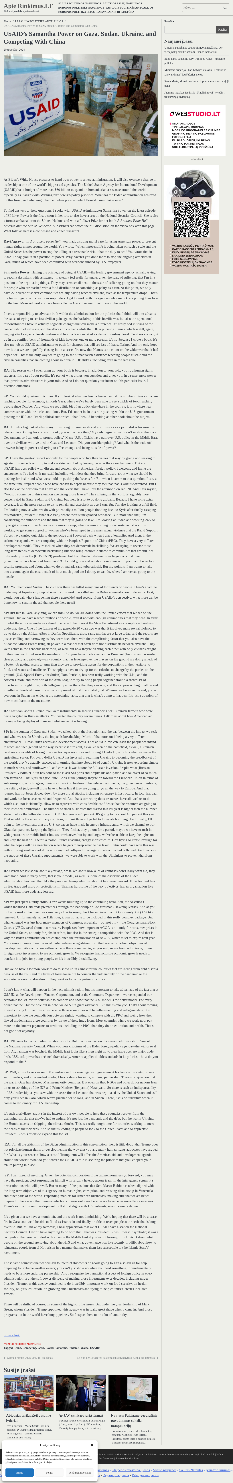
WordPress (134, 1458)
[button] (92, 1445)
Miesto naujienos (164, 1470)
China (17, 1348)
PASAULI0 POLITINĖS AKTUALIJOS (129, 7)
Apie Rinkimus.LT (28, 6)
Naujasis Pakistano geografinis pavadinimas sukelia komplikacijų (134, 1420)
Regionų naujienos (116, 1475)
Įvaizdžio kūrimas (218, 1470)
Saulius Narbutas (191, 1470)
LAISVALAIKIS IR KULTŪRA (115, 11)
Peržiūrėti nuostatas (80, 1472)
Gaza (41, 1348)
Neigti (49, 1472)
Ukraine (83, 1348)
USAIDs (95, 1348)
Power (49, 1348)
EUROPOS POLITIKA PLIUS (76, 11)
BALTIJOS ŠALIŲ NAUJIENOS (122, 3)
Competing (29, 1348)
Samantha (61, 1348)
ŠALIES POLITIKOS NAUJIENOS (79, 3)
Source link (12, 1335)
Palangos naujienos (145, 1475)
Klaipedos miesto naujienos (131, 1470)
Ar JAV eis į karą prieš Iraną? (81, 1415)
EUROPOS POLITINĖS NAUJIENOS (81, 7)
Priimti (19, 1472)
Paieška (169, 21)
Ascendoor (108, 1458)
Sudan (73, 1348)
